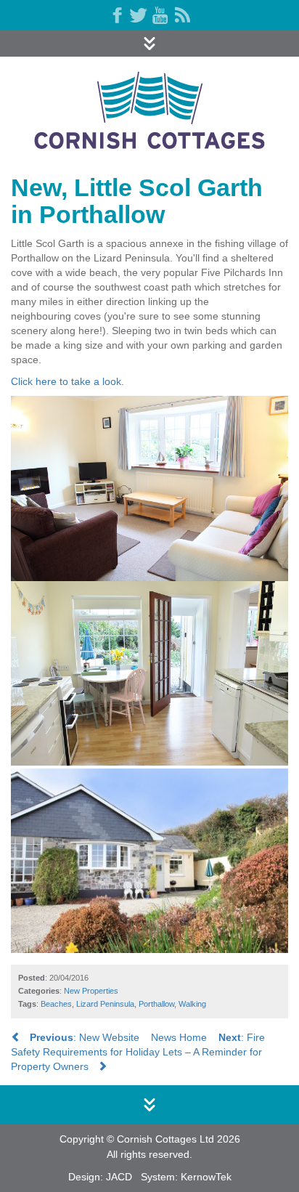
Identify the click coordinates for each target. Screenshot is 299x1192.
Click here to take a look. (67, 381)
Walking (192, 1004)
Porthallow (156, 1004)
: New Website (84, 1037)
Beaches (56, 1004)
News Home (179, 1037)
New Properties (91, 990)
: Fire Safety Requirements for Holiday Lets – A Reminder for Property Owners (138, 1051)
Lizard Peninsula (105, 1004)
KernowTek (206, 1177)
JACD (119, 1177)
